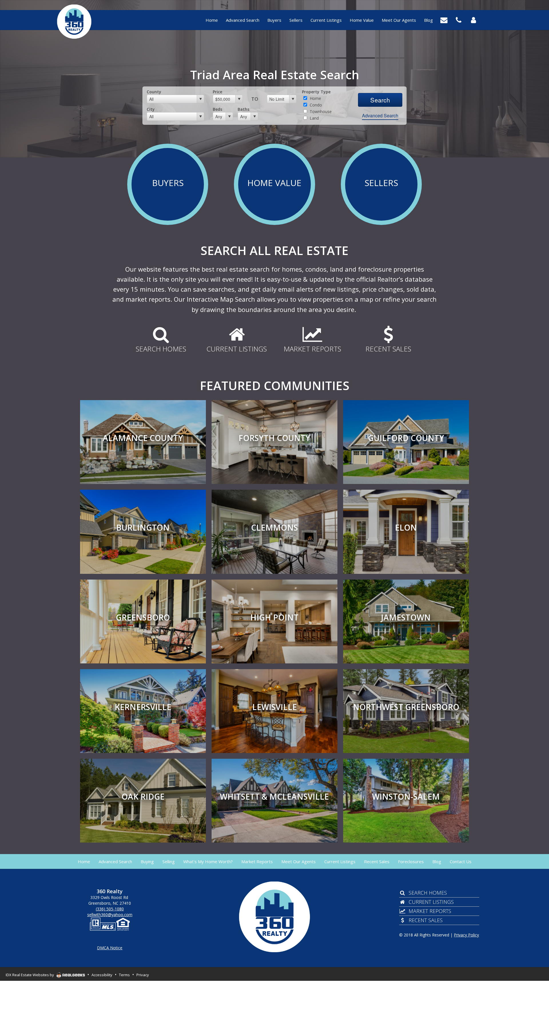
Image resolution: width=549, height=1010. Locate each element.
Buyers (168, 183)
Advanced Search (380, 115)
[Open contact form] (443, 19)
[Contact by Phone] (459, 19)
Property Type (316, 91)
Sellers (381, 183)
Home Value (274, 183)
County (154, 91)
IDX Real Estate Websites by (30, 974)
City (151, 109)
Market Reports (430, 911)
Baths (243, 109)
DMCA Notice (109, 947)
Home (315, 98)
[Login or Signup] (473, 19)
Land (314, 118)
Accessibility (102, 974)
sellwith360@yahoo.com (109, 914)
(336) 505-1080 (110, 909)
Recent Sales (426, 920)
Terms (124, 974)
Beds (217, 109)
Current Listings (431, 901)
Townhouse (320, 111)
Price (217, 91)
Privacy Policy (466, 935)
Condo (315, 105)
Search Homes (428, 892)
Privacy (142, 974)
